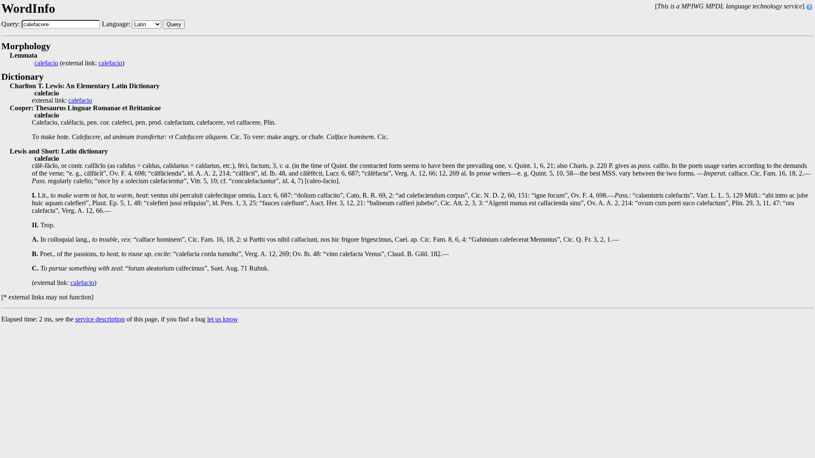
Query (173, 24)
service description (100, 319)
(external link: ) (79, 63)
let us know (222, 319)
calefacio (46, 63)
